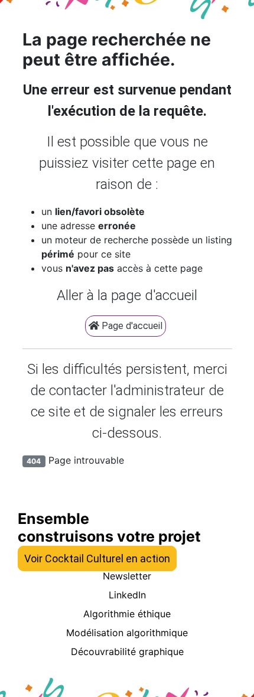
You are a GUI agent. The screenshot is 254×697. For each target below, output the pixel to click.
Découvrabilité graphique (127, 651)
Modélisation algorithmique (127, 633)
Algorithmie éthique (127, 614)
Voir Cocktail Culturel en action (97, 558)
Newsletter (127, 576)
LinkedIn (127, 595)
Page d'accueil (130, 325)
